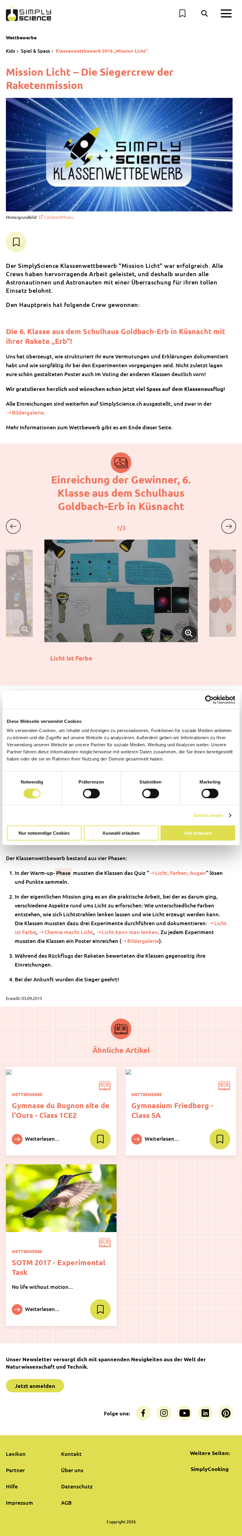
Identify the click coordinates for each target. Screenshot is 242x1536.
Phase (63, 872)
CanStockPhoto (58, 217)
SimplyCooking (210, 1468)
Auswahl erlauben (121, 833)
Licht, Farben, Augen (180, 872)
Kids (10, 50)
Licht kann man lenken (130, 931)
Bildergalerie (28, 412)
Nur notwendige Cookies (44, 833)
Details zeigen (208, 815)
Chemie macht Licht (69, 931)
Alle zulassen (198, 833)
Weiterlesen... (41, 1138)
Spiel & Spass (35, 50)
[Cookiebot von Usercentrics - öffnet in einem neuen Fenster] (209, 699)
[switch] (91, 793)
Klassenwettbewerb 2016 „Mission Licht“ (102, 51)
